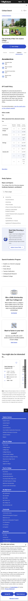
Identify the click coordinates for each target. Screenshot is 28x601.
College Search (7, 10)
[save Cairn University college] (16, 363)
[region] (14, 211)
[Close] (25, 545)
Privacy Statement (10, 588)
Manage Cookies (14, 598)
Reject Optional (21, 594)
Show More (4, 169)
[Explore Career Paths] (14, 239)
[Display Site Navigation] (26, 5)
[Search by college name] (22, 10)
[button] (3, 373)
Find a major (8, 192)
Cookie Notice (14, 587)
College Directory (6, 15)
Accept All (7, 594)
